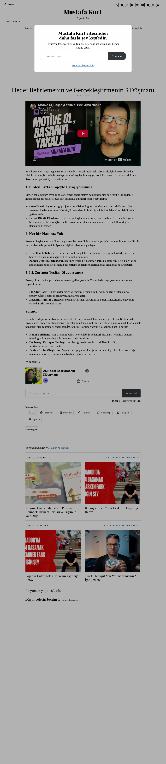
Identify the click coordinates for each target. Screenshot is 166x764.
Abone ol (117, 56)
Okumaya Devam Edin (83, 65)
